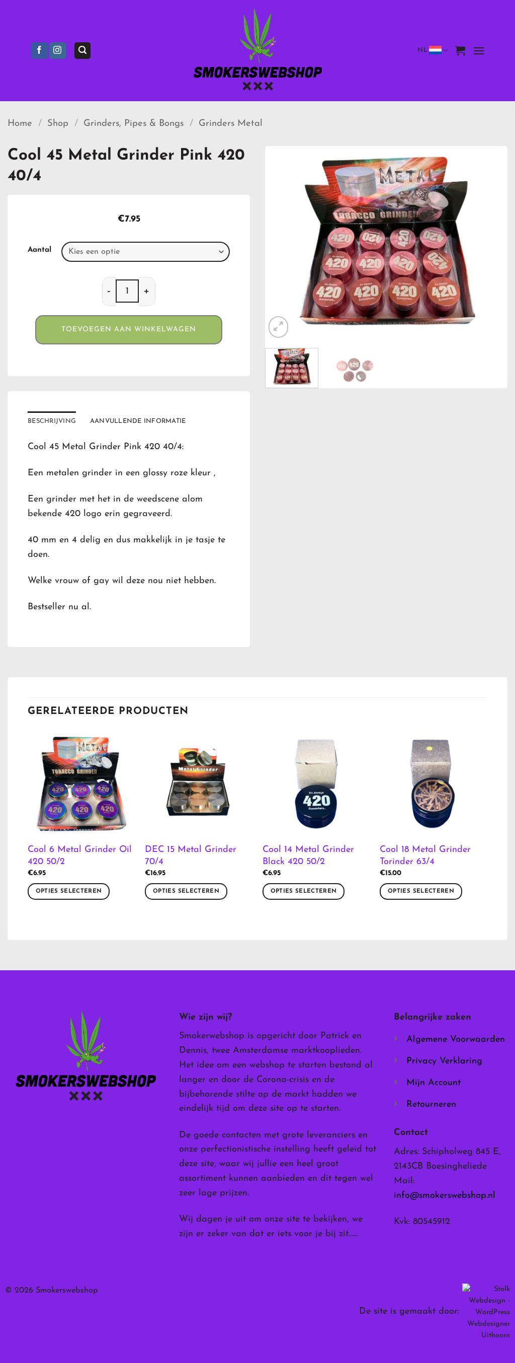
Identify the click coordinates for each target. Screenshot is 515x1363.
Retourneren (431, 1104)
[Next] (490, 243)
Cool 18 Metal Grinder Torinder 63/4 (425, 855)
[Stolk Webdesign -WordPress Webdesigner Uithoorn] (486, 1312)
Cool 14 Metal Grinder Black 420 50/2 (308, 855)
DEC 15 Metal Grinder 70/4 (190, 855)
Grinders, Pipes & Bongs (133, 123)
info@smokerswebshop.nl (444, 1195)
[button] (82, 50)
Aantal (39, 250)
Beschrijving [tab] (52, 421)
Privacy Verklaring (444, 1061)
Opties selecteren (69, 891)
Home (20, 123)
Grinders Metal (231, 123)
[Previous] (283, 243)
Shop (57, 123)
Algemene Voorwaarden (455, 1039)
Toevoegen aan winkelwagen (128, 329)
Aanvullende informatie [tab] (138, 421)
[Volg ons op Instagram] (57, 50)
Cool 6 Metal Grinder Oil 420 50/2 (80, 855)
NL (422, 50)
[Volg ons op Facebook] (39, 50)
